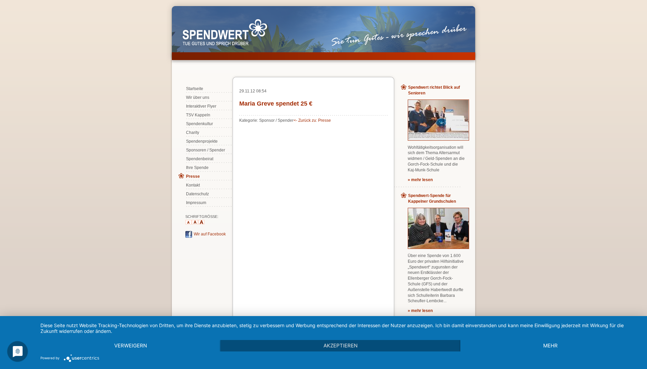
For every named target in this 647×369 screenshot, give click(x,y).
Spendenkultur (199, 123)
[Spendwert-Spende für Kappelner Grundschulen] (438, 247)
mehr (550, 345)
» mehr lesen (420, 179)
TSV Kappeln (198, 115)
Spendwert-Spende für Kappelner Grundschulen (432, 198)
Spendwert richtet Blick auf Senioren (434, 90)
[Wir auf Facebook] (188, 236)
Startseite (194, 88)
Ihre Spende (197, 167)
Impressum (196, 202)
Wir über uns (197, 97)
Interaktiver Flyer (201, 106)
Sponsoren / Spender (205, 150)
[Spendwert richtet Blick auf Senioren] (438, 139)
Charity (192, 132)
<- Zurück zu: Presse (312, 120)
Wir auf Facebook (210, 234)
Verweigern (130, 345)
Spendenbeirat (199, 159)
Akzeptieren (341, 345)
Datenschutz (197, 194)
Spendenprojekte (202, 141)
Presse (193, 176)
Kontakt (193, 185)
